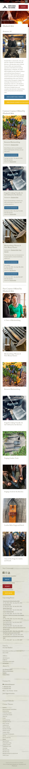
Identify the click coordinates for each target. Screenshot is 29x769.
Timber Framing (6, 744)
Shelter (4, 739)
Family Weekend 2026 (8, 611)
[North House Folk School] (9, 7)
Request (7, 586)
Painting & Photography (8, 734)
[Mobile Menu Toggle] (26, 1)
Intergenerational (7, 721)
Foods (4, 718)
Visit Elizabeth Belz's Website (15, 97)
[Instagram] (6, 572)
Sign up (7, 579)
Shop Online (8, 593)
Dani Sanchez (13, 270)
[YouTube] (9, 572)
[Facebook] (4, 572)
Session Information (11, 155)
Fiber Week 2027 (7, 620)
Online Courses (6, 730)
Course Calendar (8, 701)
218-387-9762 (7, 688)
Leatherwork (6, 725)
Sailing (4, 735)
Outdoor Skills (6, 732)
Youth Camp (6, 755)
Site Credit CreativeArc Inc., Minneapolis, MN (16, 764)
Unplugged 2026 (7, 604)
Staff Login (15, 765)
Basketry (5, 707)
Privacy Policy (6, 674)
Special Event (6, 741)
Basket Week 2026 (7, 608)
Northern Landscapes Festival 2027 (11, 632)
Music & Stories (6, 727)
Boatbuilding (6, 711)
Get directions (6, 663)
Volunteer (5, 748)
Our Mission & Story (7, 669)
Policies (4, 672)
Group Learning (6, 720)
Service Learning (7, 737)
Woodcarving (6, 749)
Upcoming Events (8, 598)
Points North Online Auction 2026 (11, 601)
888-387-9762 (7, 686)
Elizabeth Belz (14, 145)
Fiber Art (5, 716)
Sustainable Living (7, 742)
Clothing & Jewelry (7, 712)
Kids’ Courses (6, 723)
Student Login (20, 1)
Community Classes (7, 714)
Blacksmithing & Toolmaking (9, 709)
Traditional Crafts (7, 746)
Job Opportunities (9, 693)
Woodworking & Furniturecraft (10, 753)
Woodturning (6, 751)
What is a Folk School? (8, 671)
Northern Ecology (7, 728)
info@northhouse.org (9, 684)
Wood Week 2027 (7, 624)
